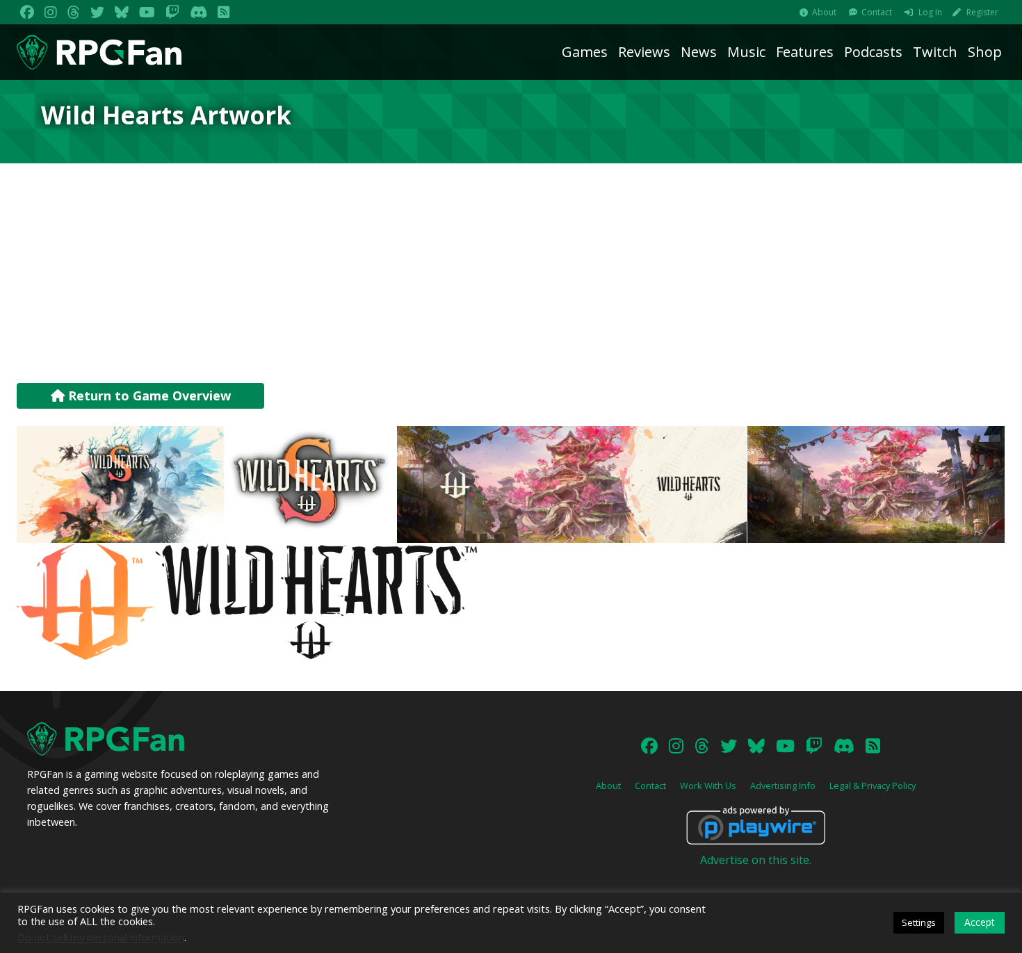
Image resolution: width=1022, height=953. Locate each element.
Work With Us (708, 785)
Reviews (644, 51)
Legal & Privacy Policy (872, 785)
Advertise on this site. (755, 860)
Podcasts (873, 51)
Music (746, 51)
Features (805, 51)
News (699, 51)
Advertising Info (783, 785)
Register (982, 12)
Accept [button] (979, 922)
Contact (876, 12)
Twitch (935, 51)
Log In (930, 12)
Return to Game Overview (148, 395)
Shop (985, 51)
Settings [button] (919, 922)
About (824, 12)
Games (585, 51)
